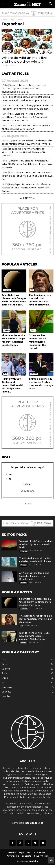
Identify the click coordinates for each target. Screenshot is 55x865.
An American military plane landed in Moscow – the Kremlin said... (34, 576)
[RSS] (28, 843)
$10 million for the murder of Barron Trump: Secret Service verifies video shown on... (27, 176)
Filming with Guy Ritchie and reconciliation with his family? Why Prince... (13, 385)
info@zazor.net (34, 822)
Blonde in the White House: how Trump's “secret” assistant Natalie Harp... (34, 636)
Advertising (13, 856)
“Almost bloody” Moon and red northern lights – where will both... (36, 544)
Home (4, 20)
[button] (50, 4)
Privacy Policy (41, 856)
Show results (27, 490)
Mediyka (33, 861)
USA (4, 659)
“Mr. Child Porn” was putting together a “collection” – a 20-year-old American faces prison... (24, 117)
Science (6, 668)
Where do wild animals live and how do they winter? (24, 59)
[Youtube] (43, 843)
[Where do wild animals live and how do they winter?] (27, 41)
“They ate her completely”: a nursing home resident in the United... (37, 342)
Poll (29, 853)
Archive (12, 853)
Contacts (26, 856)
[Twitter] (35, 843)
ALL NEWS (26, 198)
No (10, 479)
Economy (7, 687)
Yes (11, 474)
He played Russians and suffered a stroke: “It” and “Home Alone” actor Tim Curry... (26, 187)
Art (3, 682)
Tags (12, 20)
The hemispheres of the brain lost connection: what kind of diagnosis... (36, 619)
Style (4, 673)
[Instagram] (20, 843)
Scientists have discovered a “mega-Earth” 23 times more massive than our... (35, 602)
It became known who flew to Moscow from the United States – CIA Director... (24, 152)
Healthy (6, 696)
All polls (27, 503)
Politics (5, 664)
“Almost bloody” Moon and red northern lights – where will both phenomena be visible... (24, 88)
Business (6, 691)
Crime (5, 678)
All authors (39, 853)
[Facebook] (12, 843)
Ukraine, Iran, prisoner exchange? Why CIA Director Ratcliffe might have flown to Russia (27, 164)
